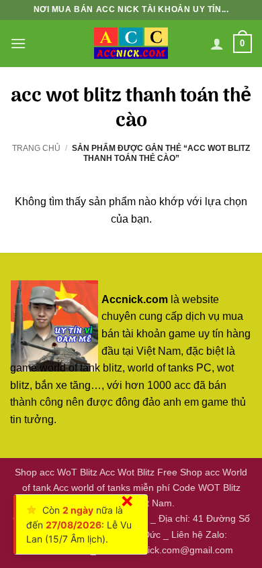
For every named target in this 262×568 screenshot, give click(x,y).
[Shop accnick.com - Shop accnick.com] (131, 43)
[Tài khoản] (217, 43)
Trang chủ (36, 148)
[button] (18, 43)
